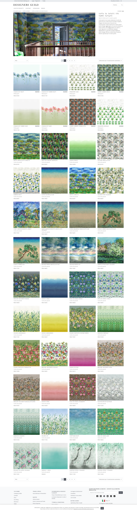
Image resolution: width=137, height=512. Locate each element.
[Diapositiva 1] (84, 56)
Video (15, 503)
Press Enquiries (36, 503)
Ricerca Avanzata (109, 5)
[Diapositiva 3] (89, 56)
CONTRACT (28, 8)
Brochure (16, 501)
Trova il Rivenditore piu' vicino (59, 495)
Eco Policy (16, 499)
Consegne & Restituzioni (76, 491)
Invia (121, 492)
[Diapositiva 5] (94, 56)
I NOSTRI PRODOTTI (18, 8)
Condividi (119, 11)
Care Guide (73, 497)
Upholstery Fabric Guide (76, 503)
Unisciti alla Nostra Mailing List (21, 1)
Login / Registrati (36, 1)
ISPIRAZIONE (36, 8)
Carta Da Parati (26, 11)
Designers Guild (17, 11)
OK (102, 508)
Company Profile (18, 493)
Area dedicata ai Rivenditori (39, 493)
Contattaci (73, 493)
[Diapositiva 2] (86, 56)
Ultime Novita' (36, 499)
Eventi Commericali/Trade (39, 501)
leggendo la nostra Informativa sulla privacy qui (84, 509)
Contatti (16, 495)
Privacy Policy (55, 504)
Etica (15, 497)
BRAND (43, 8)
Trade (44, 1)
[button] (118, 5)
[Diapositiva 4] (91, 56)
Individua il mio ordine (76, 495)
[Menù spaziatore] (41, 494)
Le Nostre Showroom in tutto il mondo (59, 497)
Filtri (16, 60)
